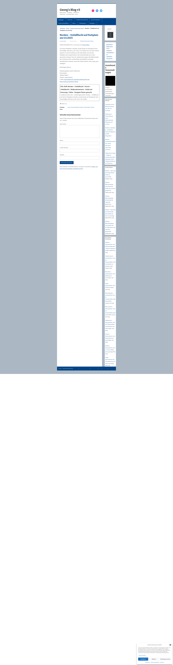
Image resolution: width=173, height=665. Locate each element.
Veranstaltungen (94, 368)
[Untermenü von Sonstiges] (95, 23)
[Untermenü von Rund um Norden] (100, 19)
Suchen (109, 29)
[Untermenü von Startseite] (64, 19)
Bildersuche (109, 46)
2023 (69, 107)
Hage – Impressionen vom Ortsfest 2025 (110, 285)
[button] (170, 645)
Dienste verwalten (142, 655)
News (67, 28)
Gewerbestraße (75, 107)
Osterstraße (87, 107)
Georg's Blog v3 (70, 9)
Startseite (62, 28)
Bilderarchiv (109, 44)
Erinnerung (105, 368)
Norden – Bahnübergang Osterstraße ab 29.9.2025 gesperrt (109, 200)
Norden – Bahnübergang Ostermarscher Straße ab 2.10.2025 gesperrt (110, 186)
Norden (81, 107)
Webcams (109, 50)
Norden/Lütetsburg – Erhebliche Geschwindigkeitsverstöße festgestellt (110, 132)
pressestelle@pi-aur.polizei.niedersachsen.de (76, 79)
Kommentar (63, 124)
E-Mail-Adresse (64, 147)
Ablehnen (154, 659)
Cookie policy (147, 662)
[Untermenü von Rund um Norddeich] (69, 23)
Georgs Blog (85, 45)
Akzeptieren (143, 659)
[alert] (110, 86)
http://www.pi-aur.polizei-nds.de (69, 81)
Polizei (92, 107)
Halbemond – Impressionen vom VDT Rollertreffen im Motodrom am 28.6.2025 (110, 324)
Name (62, 140)
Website (62, 154)
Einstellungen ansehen (165, 659)
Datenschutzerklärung (155, 662)
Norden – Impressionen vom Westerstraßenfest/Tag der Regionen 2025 (110, 246)
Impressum (162, 662)
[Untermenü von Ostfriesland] (86, 23)
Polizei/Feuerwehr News (77, 28)
